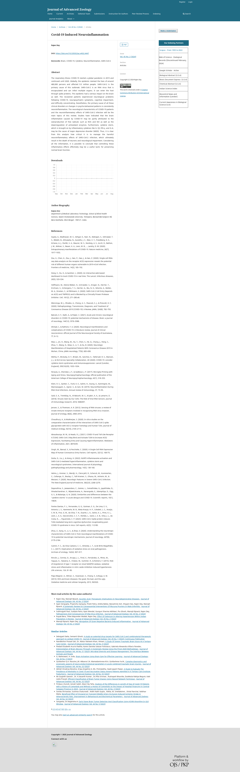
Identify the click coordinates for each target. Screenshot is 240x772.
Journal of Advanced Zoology (70, 9)
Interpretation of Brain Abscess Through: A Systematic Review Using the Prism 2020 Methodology (97, 649)
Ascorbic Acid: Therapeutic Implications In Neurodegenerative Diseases (109, 599)
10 (66, 709)
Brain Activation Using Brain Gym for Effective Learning (99, 656)
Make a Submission (168, 31)
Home (50, 14)
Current (59, 14)
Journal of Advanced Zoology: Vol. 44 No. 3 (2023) (99, 689)
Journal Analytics (56, 19)
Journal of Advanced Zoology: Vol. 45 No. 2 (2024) (125, 614)
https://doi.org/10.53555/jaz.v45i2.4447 (72, 53)
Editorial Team (84, 14)
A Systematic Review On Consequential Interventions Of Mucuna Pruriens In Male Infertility (101, 606)
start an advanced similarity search (77, 715)
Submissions (99, 14)
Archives (70, 14)
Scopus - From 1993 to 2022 (170, 50)
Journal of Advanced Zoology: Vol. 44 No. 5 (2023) (88, 644)
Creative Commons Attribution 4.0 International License (134, 93)
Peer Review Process (140, 14)
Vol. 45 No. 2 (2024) (75, 27)
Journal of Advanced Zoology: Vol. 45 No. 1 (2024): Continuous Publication (114, 639)
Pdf (125, 45)
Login (190, 2)
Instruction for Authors (118, 14)
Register (182, 2)
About (70, 19)
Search (187, 14)
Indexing (156, 14)
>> (70, 709)
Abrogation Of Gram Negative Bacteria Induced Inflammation (105, 621)
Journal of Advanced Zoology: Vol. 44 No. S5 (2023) (89, 674)
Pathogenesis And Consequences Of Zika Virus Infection (80, 614)
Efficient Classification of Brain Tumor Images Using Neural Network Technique (101, 679)
